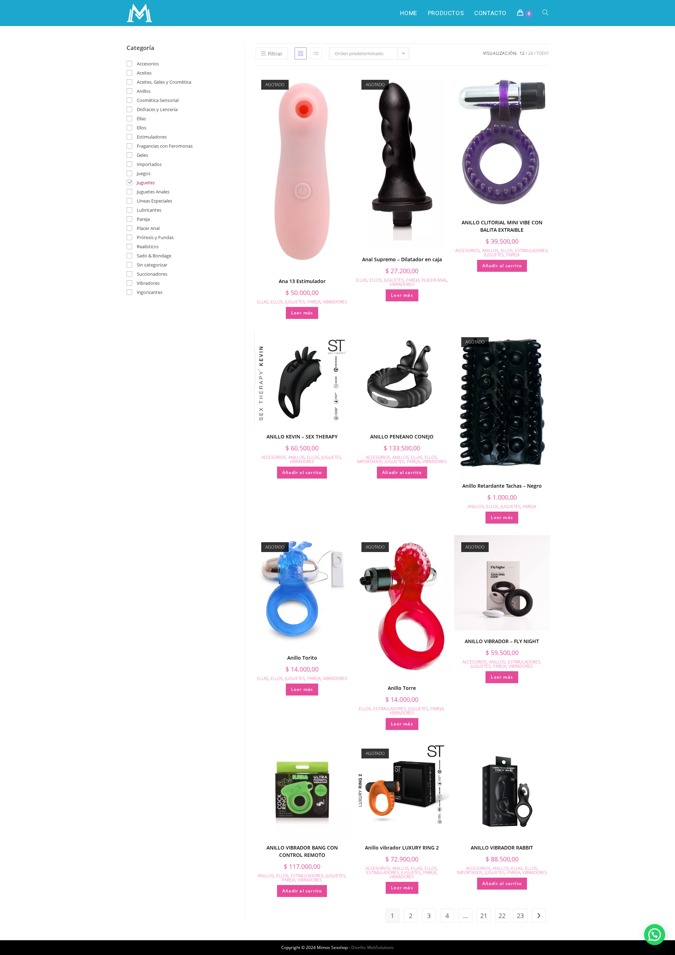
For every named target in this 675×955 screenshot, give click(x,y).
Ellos (277, 302)
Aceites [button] (144, 73)
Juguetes (295, 302)
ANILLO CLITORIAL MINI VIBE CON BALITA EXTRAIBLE (502, 226)
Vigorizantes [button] (149, 292)
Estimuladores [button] (152, 137)
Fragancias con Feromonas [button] (165, 146)
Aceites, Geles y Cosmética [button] (164, 82)
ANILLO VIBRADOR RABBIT (502, 847)
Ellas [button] (141, 118)
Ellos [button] (141, 127)
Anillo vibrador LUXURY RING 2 (402, 847)
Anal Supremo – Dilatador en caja (402, 259)
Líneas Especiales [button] (154, 201)
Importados (369, 461)
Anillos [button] (143, 91)
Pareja (314, 302)
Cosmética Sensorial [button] (158, 100)
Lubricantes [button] (149, 210)
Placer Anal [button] (148, 228)
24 (530, 53)
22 (502, 915)
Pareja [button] (143, 219)
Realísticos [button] (148, 246)
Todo (542, 53)
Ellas (263, 302)
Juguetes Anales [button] (153, 191)
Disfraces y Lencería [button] (157, 109)
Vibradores (335, 302)
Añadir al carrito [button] (502, 266)
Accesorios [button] (148, 63)
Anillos (490, 251)
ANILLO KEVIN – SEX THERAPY (302, 436)
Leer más (302, 313)
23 (520, 915)
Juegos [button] (143, 173)
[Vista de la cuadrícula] (301, 53)
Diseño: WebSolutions (372, 947)
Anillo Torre (402, 688)
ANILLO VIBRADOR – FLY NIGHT (502, 641)
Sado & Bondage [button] (154, 255)
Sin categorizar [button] (152, 265)
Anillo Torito (302, 657)
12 (522, 53)
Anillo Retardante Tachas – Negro (502, 485)
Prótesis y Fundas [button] (155, 237)
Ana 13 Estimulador (302, 281)
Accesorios (467, 251)
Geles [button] (142, 155)
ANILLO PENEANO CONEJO (401, 436)
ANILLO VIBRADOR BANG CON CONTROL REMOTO (302, 851)
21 (483, 915)
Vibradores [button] (148, 283)
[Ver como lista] (316, 53)
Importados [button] (149, 164)
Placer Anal (434, 280)
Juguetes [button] (146, 182)
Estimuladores (531, 251)
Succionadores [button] (152, 274)
